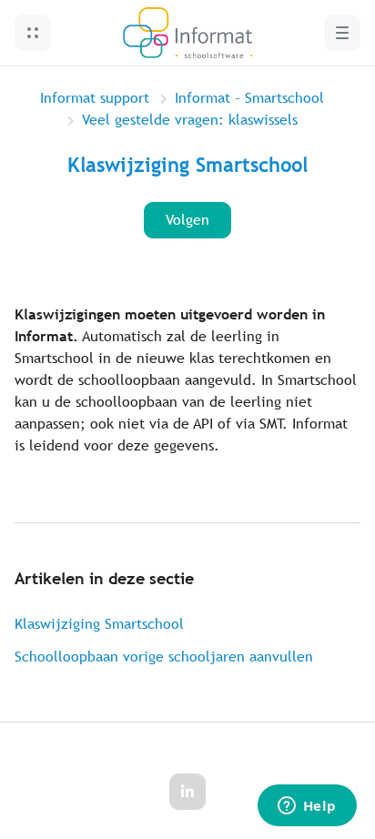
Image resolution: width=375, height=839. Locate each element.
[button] (33, 33)
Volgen (187, 219)
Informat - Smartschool (249, 97)
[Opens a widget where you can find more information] (307, 807)
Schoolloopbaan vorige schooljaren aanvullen (164, 656)
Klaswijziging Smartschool (99, 623)
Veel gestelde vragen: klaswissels (190, 119)
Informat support (94, 97)
